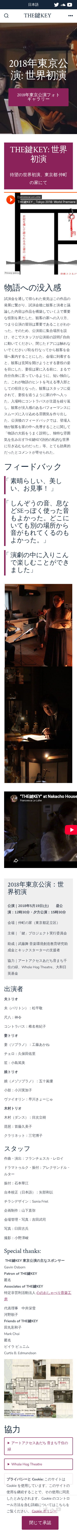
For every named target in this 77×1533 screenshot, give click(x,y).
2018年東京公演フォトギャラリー (38, 97)
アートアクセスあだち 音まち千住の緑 (38, 1446)
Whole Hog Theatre (26, 1464)
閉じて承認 (40, 1523)
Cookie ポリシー (44, 1511)
